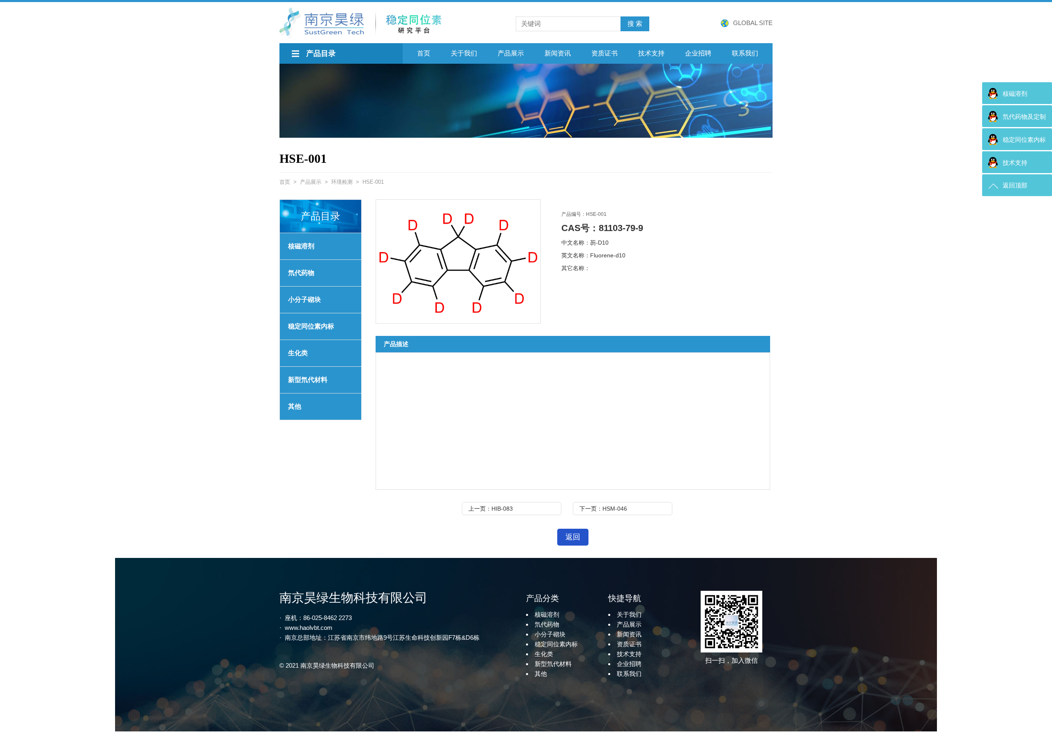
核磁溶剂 (301, 246)
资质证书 (604, 53)
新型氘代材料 (308, 379)
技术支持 (651, 53)
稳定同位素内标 (556, 644)
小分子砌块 (304, 299)
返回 (572, 537)
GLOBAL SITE (753, 22)
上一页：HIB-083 (490, 508)
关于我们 (464, 53)
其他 (294, 406)
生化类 (298, 352)
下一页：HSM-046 (603, 508)
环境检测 (342, 182)
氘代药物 (301, 272)
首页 (423, 53)
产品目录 (321, 53)
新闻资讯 (557, 53)
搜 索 (635, 23)
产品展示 (511, 53)
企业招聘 (698, 53)
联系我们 (745, 53)
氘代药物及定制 (1024, 116)
